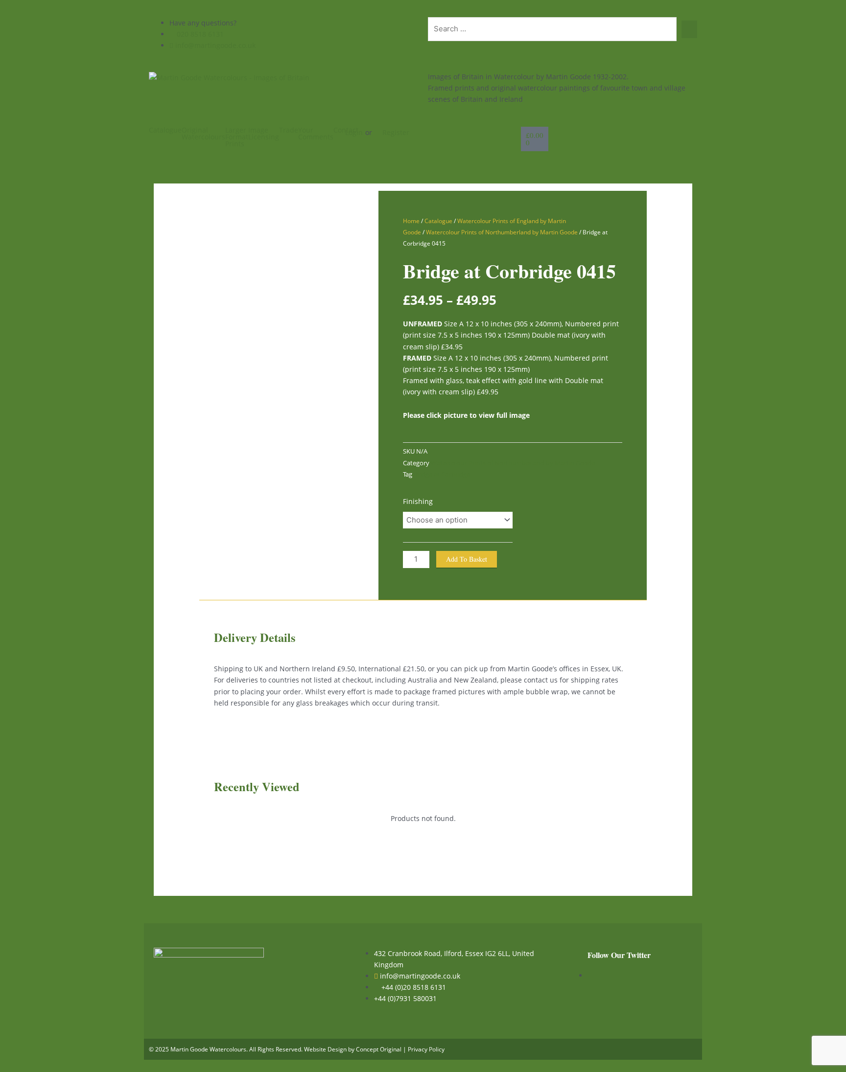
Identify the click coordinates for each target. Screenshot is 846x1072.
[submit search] (689, 29)
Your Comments (315, 133)
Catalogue (165, 130)
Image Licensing (263, 133)
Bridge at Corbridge (442, 474)
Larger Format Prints (236, 137)
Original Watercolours (203, 133)
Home (411, 221)
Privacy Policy (426, 1049)
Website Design (325, 1049)
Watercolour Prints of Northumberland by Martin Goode (502, 232)
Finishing (418, 501)
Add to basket (466, 559)
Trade (288, 130)
